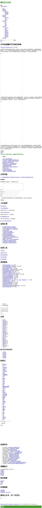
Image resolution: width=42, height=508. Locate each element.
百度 (3, 335)
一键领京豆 (2, 250)
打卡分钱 (4, 387)
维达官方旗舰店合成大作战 (26, 177)
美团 (6, 25)
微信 (6, 22)
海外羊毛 (6, 35)
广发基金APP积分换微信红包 (8, 232)
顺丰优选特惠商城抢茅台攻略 (8, 270)
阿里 (3, 344)
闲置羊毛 (6, 34)
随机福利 (2, 506)
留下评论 (10, 47)
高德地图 (4, 418)
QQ (5, 23)
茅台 (3, 412)
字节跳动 (6, 30)
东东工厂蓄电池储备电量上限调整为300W (11, 159)
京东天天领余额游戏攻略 (7, 234)
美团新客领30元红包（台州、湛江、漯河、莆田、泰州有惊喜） (15, 279)
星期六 (4, 397)
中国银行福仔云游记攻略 (7, 268)
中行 (4, 366)
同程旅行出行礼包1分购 (7, 284)
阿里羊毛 (4, 16)
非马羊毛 (6, 27)
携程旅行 (4, 392)
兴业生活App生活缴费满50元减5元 (9, 241)
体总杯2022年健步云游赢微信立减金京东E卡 (17, 462)
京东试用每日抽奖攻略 (7, 165)
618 (3, 363)
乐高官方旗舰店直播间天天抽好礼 (9, 266)
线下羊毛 (6, 33)
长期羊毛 (4, 38)
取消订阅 (3, 423)
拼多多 (6, 31)
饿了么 (4, 417)
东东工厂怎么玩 (6, 167)
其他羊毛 (4, 26)
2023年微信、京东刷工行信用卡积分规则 (10, 161)
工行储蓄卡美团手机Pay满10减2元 (9, 226)
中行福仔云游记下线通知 (7, 231)
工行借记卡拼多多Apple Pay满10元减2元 (10, 229)
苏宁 (3, 411)
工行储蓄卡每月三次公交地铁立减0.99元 (10, 237)
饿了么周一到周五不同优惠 (5, 220)
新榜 (1, 484)
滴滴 (3, 404)
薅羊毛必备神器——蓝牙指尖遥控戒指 (10, 269)
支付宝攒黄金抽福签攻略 (7, 283)
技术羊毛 (4, 327)
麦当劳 (3, 419)
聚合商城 (2, 507)
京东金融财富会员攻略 (7, 271)
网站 (1, 195)
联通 (3, 410)
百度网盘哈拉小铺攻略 (14, 448)
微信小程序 (6, 386)
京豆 (4, 372)
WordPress (2, 480)
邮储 (3, 413)
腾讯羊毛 (4, 21)
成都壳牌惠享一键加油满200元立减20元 (9, 177)
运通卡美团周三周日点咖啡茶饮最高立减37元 (11, 285)
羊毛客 (7, 47)
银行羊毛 (4, 15)
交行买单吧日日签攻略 (7, 278)
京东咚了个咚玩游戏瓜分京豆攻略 (9, 171)
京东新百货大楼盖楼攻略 (7, 170)
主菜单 (2, 6)
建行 (3, 383)
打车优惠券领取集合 (4, 208)
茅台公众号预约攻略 (6, 267)
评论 (1, 189)
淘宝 (4, 401)
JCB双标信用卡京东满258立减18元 (9, 164)
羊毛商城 (2, 471)
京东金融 (5, 371)
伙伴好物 (6, 13)
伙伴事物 (4, 10)
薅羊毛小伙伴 (5, 2)
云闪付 (5, 367)
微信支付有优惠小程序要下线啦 (9, 235)
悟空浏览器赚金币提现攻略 (8, 277)
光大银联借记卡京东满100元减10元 (9, 240)
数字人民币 (4, 395)
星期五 (4, 396)
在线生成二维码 (3, 252)
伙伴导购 (2, 472)
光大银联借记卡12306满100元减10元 (10, 242)
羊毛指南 (4, 357)
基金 (3, 379)
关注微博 (2, 470)
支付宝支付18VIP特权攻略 (8, 275)
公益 (3, 377)
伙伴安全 (6, 14)
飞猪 (6, 18)
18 (2, 310)
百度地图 (4, 406)
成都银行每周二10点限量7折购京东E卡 (10, 166)
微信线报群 (2, 491)
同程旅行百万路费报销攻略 (8, 276)
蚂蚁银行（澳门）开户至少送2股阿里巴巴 (11, 239)
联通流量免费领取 (3, 254)
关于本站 (4, 355)
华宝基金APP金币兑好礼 (7, 233)
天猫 (4, 381)
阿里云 (1, 481)
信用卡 (5, 375)
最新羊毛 (4, 9)
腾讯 (3, 338)
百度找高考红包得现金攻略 (8, 282)
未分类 (4, 330)
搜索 (1, 5)
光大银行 (4, 376)
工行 (4, 382)
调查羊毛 (6, 32)
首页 (3, 8)
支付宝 (4, 329)
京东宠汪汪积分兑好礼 (7, 169)
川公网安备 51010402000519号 (14, 504)
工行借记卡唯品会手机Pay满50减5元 (10, 227)
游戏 (3, 403)
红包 (3, 407)
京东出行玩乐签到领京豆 (7, 158)
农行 (4, 378)
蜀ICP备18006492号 (4, 504)
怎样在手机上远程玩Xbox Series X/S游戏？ (11, 274)
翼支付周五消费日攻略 (7, 286)
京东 (6, 24)
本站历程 (4, 356)
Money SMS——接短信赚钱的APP (14, 453)
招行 (4, 390)
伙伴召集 (4, 354)
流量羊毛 (4, 332)
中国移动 (5, 364)
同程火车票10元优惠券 (4, 212)
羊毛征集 (4, 353)
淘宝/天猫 (7, 17)
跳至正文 (5, 6)
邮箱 (1, 193)
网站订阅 (2, 473)
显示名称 (2, 191)
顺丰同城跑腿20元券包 (4, 216)
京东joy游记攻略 (6, 230)
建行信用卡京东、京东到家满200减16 (10, 163)
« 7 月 (1, 313)
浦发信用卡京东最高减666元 (8, 162)
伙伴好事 (4, 321)
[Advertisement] (21, 295)
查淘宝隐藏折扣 (3, 259)
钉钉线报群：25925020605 (5, 492)
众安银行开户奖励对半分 (7, 238)
